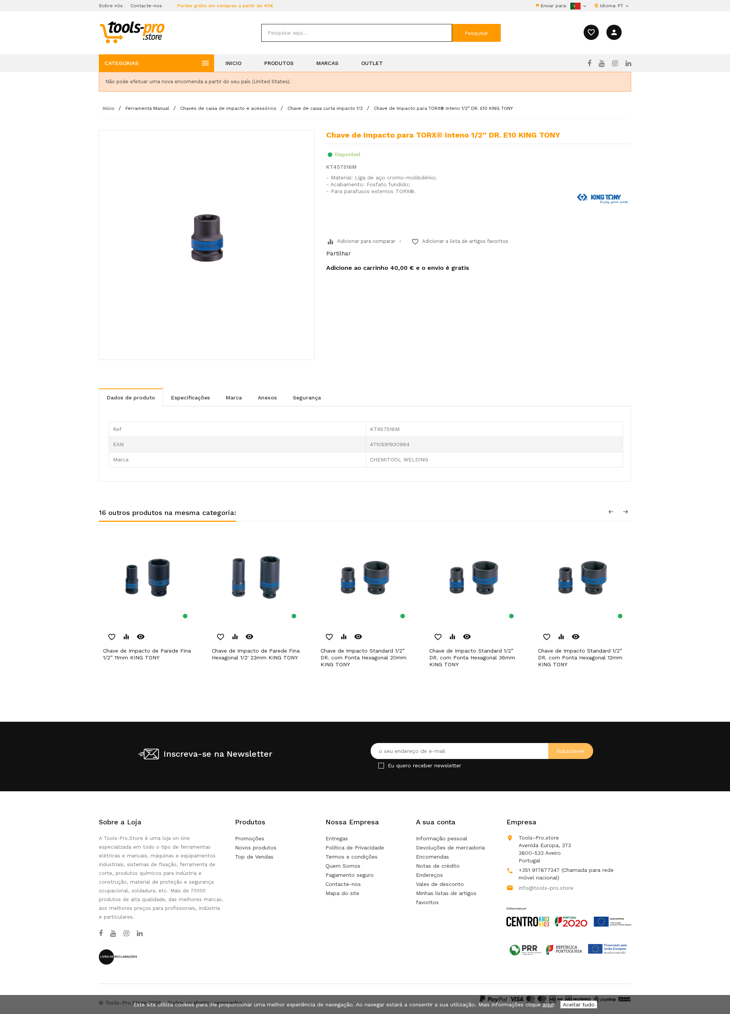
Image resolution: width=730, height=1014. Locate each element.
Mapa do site (342, 893)
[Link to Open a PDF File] (568, 910)
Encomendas (432, 857)
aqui (548, 1004)
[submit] (476, 33)
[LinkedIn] (628, 63)
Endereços (429, 875)
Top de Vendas (254, 857)
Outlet (372, 63)
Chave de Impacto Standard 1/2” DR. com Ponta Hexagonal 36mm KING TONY (472, 657)
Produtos (279, 63)
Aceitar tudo (579, 1004)
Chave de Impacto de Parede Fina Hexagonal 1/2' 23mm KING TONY (256, 654)
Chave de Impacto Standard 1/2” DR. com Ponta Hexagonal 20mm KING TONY (363, 657)
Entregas (336, 838)
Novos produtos (255, 847)
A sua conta (435, 822)
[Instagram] (615, 63)
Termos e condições (351, 857)
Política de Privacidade (354, 847)
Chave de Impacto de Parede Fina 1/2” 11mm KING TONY (147, 654)
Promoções (249, 838)
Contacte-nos (146, 5)
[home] (132, 32)
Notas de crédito (438, 866)
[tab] (131, 397)
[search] (357, 32)
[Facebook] (589, 63)
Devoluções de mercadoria (450, 847)
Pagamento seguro (349, 875)
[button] (711, 989)
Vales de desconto (440, 884)
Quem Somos (342, 866)
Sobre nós (111, 5)
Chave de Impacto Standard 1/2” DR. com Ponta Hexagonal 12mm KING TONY (580, 657)
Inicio (233, 63)
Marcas (327, 63)
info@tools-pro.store (546, 888)
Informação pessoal (441, 838)
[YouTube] (602, 63)
